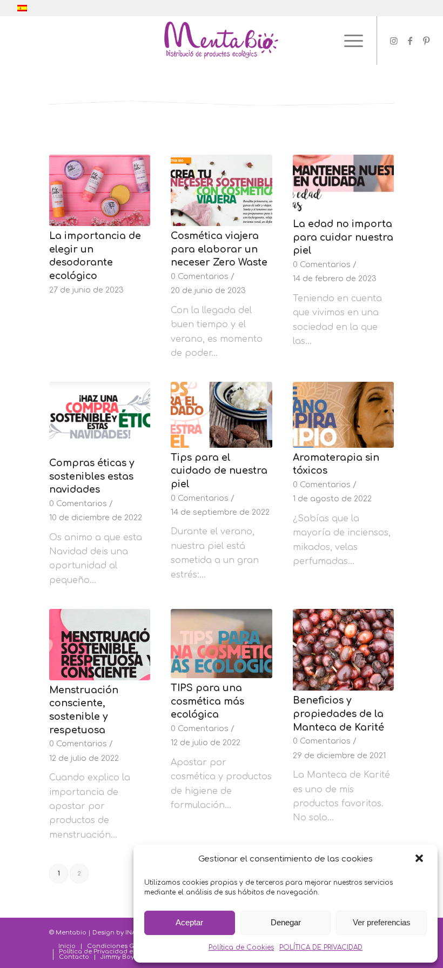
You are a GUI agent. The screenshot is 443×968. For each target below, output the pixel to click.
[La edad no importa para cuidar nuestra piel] (343, 184)
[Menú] (348, 40)
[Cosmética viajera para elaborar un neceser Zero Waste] (221, 190)
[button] (420, 859)
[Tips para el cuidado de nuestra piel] (221, 414)
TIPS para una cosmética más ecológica (207, 701)
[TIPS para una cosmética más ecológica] (221, 643)
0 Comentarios (200, 276)
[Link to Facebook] (410, 40)
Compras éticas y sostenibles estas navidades (91, 476)
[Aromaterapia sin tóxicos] (343, 414)
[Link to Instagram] (394, 40)
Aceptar (189, 922)
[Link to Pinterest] (426, 40)
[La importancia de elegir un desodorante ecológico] (99, 190)
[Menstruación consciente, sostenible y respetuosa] (99, 644)
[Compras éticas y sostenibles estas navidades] (99, 417)
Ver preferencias (382, 922)
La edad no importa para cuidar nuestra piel (343, 237)
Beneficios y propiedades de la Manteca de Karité (338, 713)
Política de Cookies (241, 947)
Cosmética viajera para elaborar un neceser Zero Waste (219, 249)
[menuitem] (67, 946)
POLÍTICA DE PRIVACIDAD (321, 947)
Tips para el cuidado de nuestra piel (219, 470)
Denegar (286, 922)
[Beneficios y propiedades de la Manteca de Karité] (343, 650)
